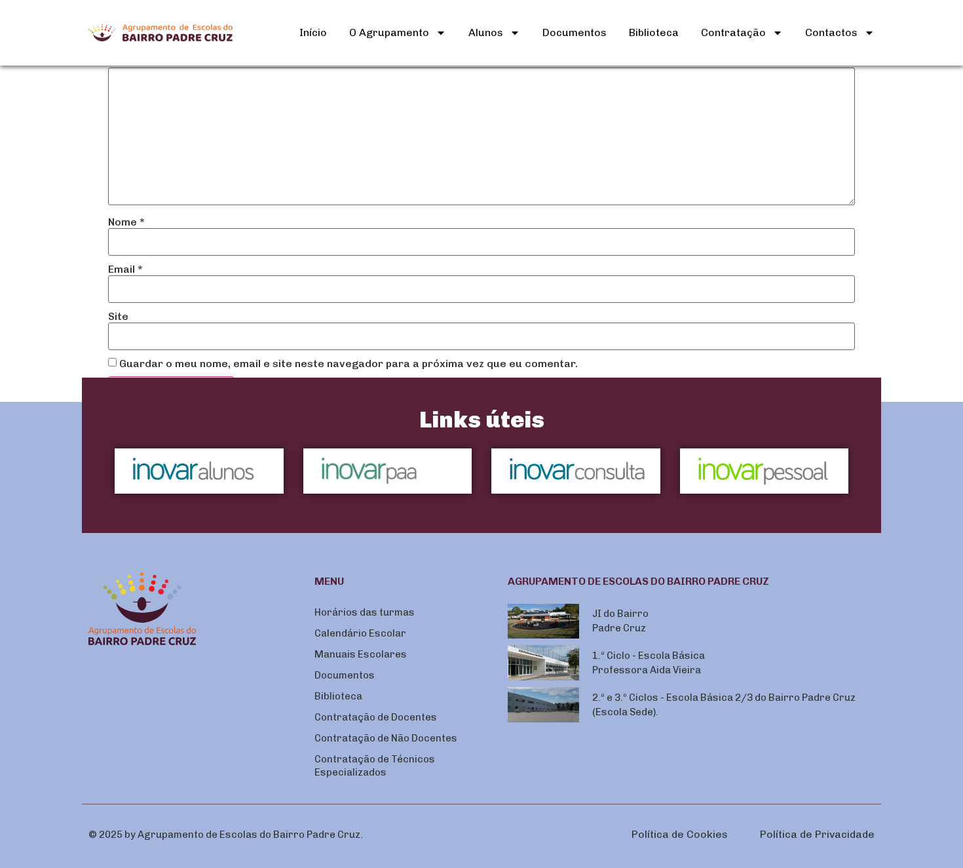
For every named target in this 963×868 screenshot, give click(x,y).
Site (118, 316)
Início (313, 32)
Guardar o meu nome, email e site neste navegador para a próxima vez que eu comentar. (348, 364)
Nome (126, 222)
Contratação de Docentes (375, 717)
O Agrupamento (389, 32)
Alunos (485, 32)
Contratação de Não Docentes (385, 738)
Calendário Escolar (360, 633)
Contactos (831, 32)
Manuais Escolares (360, 654)
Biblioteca (654, 32)
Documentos (574, 32)
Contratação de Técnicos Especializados (374, 765)
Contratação (733, 32)
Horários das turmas (364, 612)
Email (125, 269)
